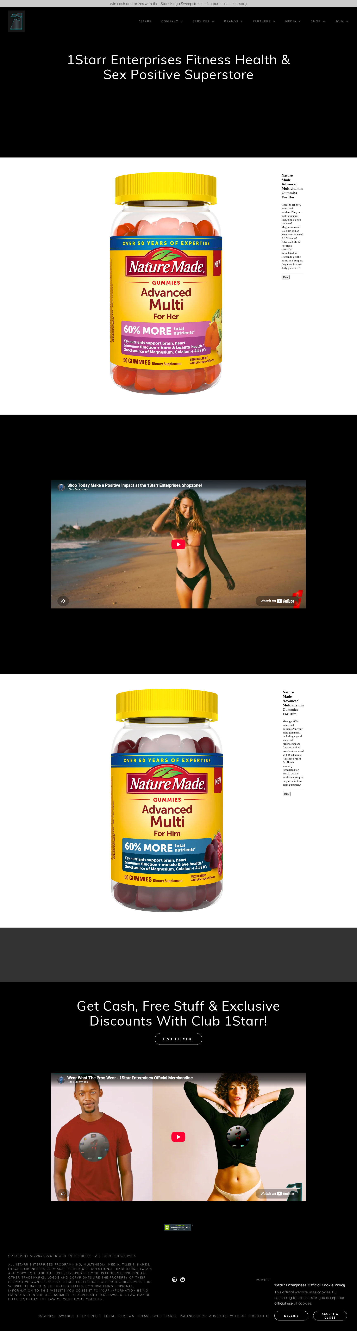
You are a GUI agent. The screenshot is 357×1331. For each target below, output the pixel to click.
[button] (170, 21)
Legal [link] (109, 1316)
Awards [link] (66, 1316)
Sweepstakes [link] (164, 1316)
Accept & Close (330, 1315)
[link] (16, 21)
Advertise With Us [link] (227, 1316)
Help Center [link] (89, 1316)
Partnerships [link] (193, 1316)
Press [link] (143, 1316)
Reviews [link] (126, 1316)
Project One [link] (261, 1316)
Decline (291, 1315)
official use (283, 1303)
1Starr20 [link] (47, 1316)
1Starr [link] (145, 21)
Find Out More (178, 1039)
